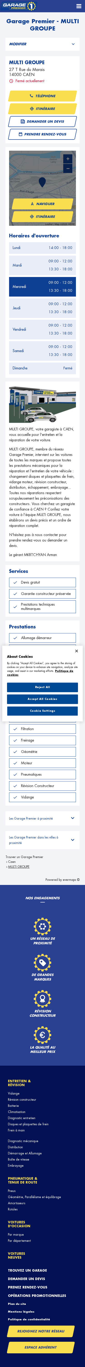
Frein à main (16, 1130)
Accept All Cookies (42, 699)
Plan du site (17, 1304)
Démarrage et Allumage (25, 1153)
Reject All (42, 687)
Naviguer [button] (45, 204)
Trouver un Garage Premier (24, 857)
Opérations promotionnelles (37, 1295)
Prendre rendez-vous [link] (45, 134)
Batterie (13, 1105)
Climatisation (16, 1111)
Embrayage (16, 1165)
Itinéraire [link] (46, 108)
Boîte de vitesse (18, 1159)
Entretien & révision (19, 1083)
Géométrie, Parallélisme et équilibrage (34, 1197)
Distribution (15, 1147)
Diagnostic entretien (21, 1118)
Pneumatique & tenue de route (22, 1180)
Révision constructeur (22, 1099)
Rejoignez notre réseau (41, 1331)
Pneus (11, 1190)
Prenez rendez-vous (27, 1287)
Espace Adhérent (40, 1347)
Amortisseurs (16, 1203)
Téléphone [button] (45, 96)
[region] (42, 683)
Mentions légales (21, 1311)
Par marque (16, 1234)
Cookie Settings (42, 711)
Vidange (13, 1093)
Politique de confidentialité (29, 1319)
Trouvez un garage (27, 1270)
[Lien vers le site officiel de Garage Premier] (18, 6)
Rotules (12, 1209)
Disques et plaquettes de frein (28, 1124)
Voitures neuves (16, 1255)
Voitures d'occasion (19, 1224)
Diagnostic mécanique (23, 1141)
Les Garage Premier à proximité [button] (31, 818)
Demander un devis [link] (46, 121)
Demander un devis (26, 1279)
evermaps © (71, 879)
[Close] (77, 651)
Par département (19, 1240)
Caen (12, 861)
